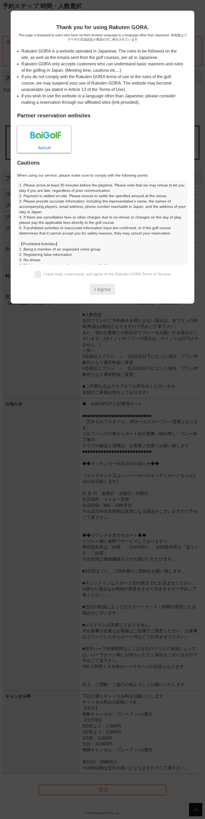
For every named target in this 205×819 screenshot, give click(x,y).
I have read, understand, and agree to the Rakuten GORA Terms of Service (106, 274)
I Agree (102, 289)
